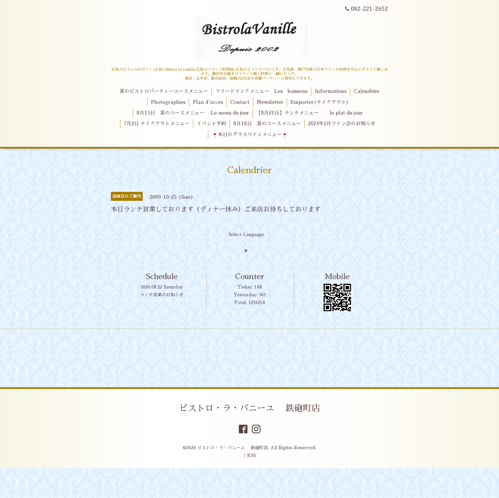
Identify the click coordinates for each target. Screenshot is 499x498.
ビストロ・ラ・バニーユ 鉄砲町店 (249, 408)
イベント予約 (211, 123)
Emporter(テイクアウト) (320, 102)
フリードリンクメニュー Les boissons (261, 91)
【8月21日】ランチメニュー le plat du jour (309, 113)
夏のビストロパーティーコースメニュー (164, 91)
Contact (240, 102)
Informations (331, 91)
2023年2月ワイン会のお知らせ (341, 123)
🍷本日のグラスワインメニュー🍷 (250, 134)
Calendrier (366, 91)
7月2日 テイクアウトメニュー (156, 123)
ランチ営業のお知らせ (161, 295)
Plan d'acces (208, 102)
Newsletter (270, 102)
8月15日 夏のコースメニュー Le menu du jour (193, 113)
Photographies (168, 102)
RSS (251, 455)
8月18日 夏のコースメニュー (267, 123)
